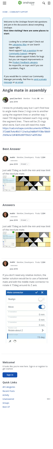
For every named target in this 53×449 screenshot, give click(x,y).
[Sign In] (48, 3)
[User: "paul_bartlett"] (5, 100)
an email (19, 82)
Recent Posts (9, 391)
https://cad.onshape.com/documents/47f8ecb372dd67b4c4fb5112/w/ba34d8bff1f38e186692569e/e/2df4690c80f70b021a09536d (26, 132)
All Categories (9, 387)
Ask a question (29, 50)
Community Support (18, 53)
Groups (6, 403)
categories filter (19, 44)
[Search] (43, 3)
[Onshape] (26, 3)
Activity (6, 395)
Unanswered (26, 399)
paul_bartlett (16, 98)
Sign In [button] (10, 374)
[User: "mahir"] (5, 159)
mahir (12, 157)
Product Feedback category (25, 62)
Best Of (6, 407)
